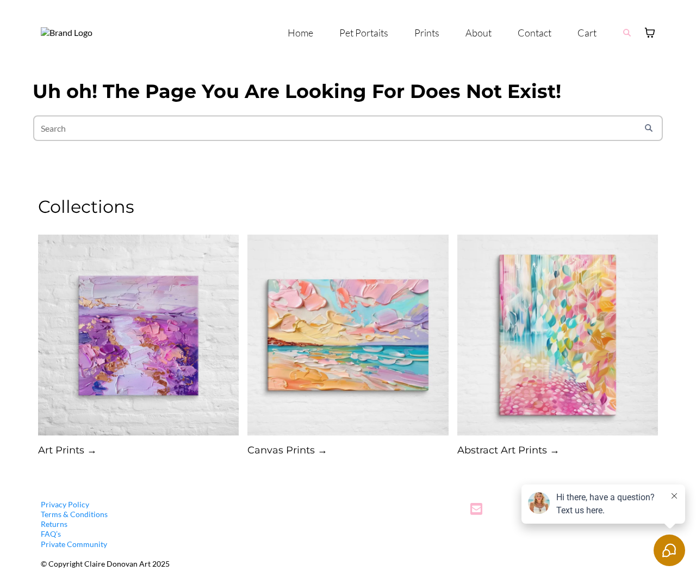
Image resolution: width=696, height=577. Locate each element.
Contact (534, 33)
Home (300, 33)
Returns (54, 524)
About (478, 33)
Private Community (74, 544)
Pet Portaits (363, 33)
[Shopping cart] (649, 32)
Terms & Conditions (74, 514)
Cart (586, 33)
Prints (426, 33)
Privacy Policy (65, 504)
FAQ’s (51, 533)
